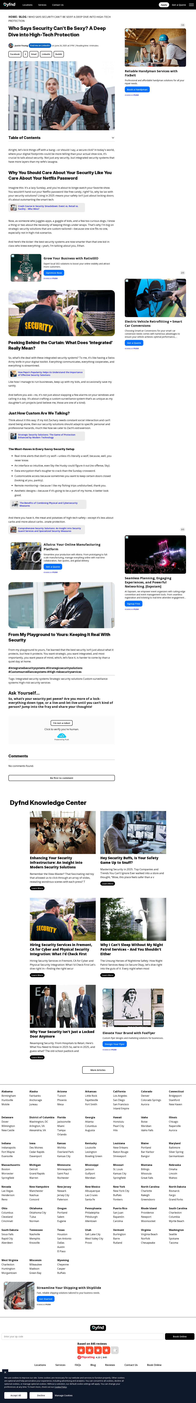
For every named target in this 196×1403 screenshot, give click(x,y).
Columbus (91, 1126)
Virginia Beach (149, 1234)
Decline (41, 1395)
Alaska (33, 1091)
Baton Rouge (120, 1152)
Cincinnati (7, 1221)
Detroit (33, 1169)
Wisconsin (35, 1260)
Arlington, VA (37, 1126)
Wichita (61, 1147)
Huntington (8, 1268)
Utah (88, 1230)
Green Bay (35, 1273)
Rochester (63, 1177)
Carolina (118, 1221)
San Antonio (64, 1238)
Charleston (175, 1212)
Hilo (115, 1130)
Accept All (16, 1395)
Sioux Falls (7, 1234)
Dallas (60, 1242)
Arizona (62, 1091)
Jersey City (63, 1195)
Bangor (145, 1156)
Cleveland (7, 1216)
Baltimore (174, 1147)
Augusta (90, 1130)
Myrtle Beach (176, 1221)
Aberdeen (7, 1242)
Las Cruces (91, 1195)
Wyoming (63, 1260)
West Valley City (94, 1238)
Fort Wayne (8, 1152)
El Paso (61, 1251)
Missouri (118, 1165)
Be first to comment (61, 777)
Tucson (61, 1095)
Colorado (146, 1091)
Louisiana (119, 1143)
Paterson (62, 1199)
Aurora (145, 1104)
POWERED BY (51, 278)
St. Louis (118, 1169)
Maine (145, 1143)
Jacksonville (64, 1121)
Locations (27, 4)
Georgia (90, 1117)
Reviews (110, 1365)
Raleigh (145, 1195)
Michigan (35, 1165)
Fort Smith (91, 1104)
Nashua (33, 1195)
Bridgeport (175, 1095)
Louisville (90, 1147)
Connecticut (176, 1091)
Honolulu (118, 1121)
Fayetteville (91, 1100)
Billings (145, 1169)
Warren (33, 1177)
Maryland (175, 1143)
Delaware (7, 1117)
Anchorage (35, 1100)
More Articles (98, 1070)
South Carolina (178, 1208)
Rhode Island (149, 1208)
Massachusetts (11, 1165)
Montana (146, 1165)
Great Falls (147, 1177)
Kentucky (91, 1143)
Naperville (175, 1126)
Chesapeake (148, 1242)
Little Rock (91, 1095)
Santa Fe (90, 1199)
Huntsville (7, 1100)
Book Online (180, 1336)
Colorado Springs (151, 1100)
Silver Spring (176, 1152)
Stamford (174, 1100)
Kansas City (63, 1156)
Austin (61, 1247)
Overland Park (65, 1152)
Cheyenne (63, 1264)
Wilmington (8, 1126)
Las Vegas (7, 1191)
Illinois (173, 1117)
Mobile (5, 1104)
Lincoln (173, 1173)
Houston (62, 1234)
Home (12, 17)
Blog (22, 17)
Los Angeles (120, 1095)
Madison (34, 1268)
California (119, 1091)
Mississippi (91, 1165)
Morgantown (9, 1273)
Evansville (7, 1156)
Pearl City (118, 1126)
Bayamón (118, 1216)
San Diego (119, 1100)
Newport (146, 1216)
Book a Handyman (137, 89)
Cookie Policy (61, 1387)
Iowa (32, 1143)
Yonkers (118, 1199)
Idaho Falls (147, 1130)
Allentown (91, 1221)
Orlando (62, 1134)
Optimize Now (54, 272)
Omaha (173, 1169)
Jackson (89, 1169)
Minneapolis (64, 1169)
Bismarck (174, 1191)
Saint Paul (63, 1173)
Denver (145, 1095)
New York (119, 1186)
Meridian (146, 1126)
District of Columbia (41, 1117)
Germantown (176, 1156)
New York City (121, 1191)
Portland (146, 1147)
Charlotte (146, 1191)
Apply (164, 4)
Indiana (6, 1143)
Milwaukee (35, 1264)
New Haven (175, 1104)
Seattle (173, 1234)
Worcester (7, 1173)
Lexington (91, 1152)
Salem (60, 1216)
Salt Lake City (92, 1234)
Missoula (146, 1173)
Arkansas (90, 1091)
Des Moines (36, 1147)
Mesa (60, 1104)
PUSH (191, 1400)
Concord (34, 1199)
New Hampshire (39, 1186)
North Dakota (177, 1186)
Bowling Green (93, 1156)
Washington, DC (38, 1121)
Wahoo (173, 1177)
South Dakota (10, 1230)
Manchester (36, 1191)
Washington (176, 1230)
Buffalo (117, 1195)
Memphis (34, 1238)
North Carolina (150, 1186)
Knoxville (34, 1242)
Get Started (45, 1298)
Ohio (4, 1208)
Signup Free (133, 603)
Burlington (119, 1234)
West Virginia (10, 1260)
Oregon (62, 1208)
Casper (61, 1268)
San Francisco (121, 1104)
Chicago (173, 1121)
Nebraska (175, 1165)
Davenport (35, 1156)
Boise (144, 1121)
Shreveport (119, 1156)
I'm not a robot (61, 723)
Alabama (7, 1091)
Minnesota (63, 1165)
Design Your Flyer (114, 1044)
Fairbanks (35, 1095)
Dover (5, 1121)
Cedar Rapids (36, 1152)
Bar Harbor (147, 1152)
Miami (60, 1126)
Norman (34, 1221)
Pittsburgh (91, 1216)
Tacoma (173, 1242)
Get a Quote (179, 4)
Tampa (61, 1130)
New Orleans (120, 1147)
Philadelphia (92, 1212)
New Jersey (64, 1186)
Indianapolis (9, 1147)
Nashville (34, 1234)
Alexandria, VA (37, 1130)
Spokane (174, 1238)
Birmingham (9, 1095)
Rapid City (7, 1238)
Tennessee (36, 1230)
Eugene (61, 1221)
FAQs (78, 1365)
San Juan (118, 1212)
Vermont (118, 1230)
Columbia (174, 1216)
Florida (61, 1117)
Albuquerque (92, 1191)
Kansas (61, 1143)
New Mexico (92, 1186)
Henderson (8, 1195)
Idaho (144, 1117)
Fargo (172, 1195)
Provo (88, 1242)
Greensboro (148, 1199)
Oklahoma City (37, 1212)
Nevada (6, 1186)
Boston (6, 1169)
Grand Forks (176, 1199)
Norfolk (145, 1238)
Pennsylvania (93, 1208)
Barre (116, 1238)
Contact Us (58, 4)
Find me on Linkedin (40, 45)
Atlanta (89, 1121)
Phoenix (62, 1100)
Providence (147, 1212)
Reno (5, 1199)
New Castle (8, 1130)
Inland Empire (121, 1108)
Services (42, 4)
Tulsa (32, 1216)
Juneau (33, 1104)
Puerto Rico (120, 1208)
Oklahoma (35, 1208)
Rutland (117, 1242)
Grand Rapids (37, 1173)
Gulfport (90, 1173)
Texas (61, 1230)
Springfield (8, 1177)
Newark (61, 1191)
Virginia (146, 1230)
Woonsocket (148, 1221)
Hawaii (117, 1117)
